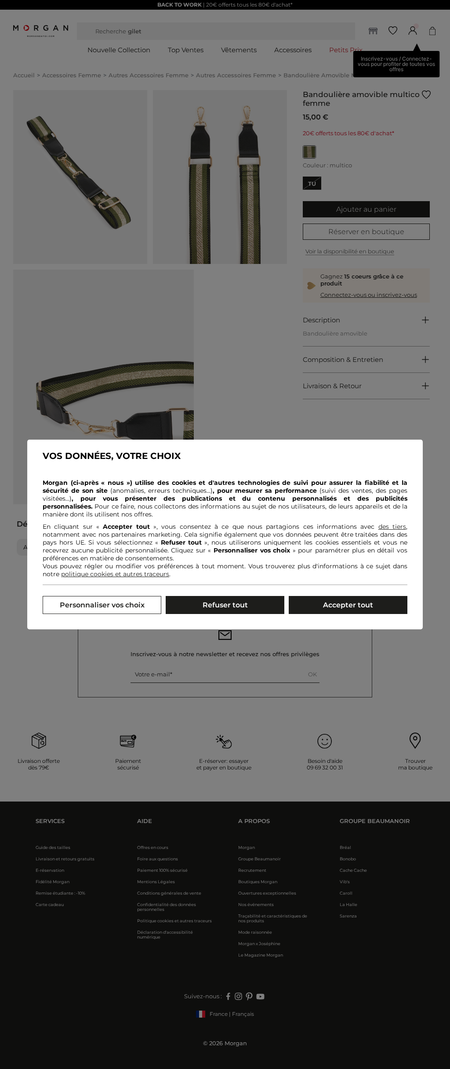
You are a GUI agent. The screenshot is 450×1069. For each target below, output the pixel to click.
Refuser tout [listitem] (225, 605)
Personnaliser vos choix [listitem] (102, 605)
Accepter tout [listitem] (348, 605)
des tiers (392, 527)
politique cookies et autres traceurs (115, 574)
